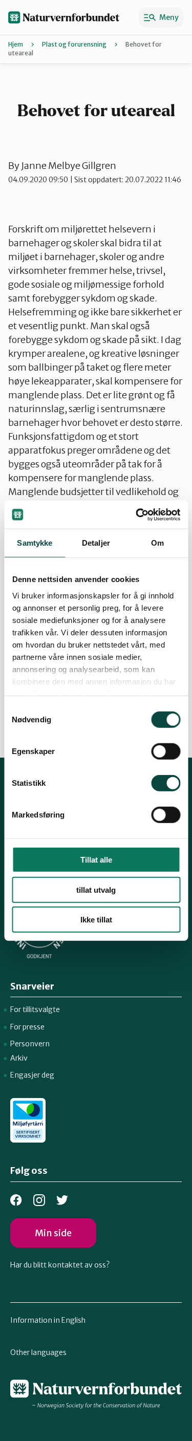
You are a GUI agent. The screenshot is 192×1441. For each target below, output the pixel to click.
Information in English (48, 1320)
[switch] (165, 751)
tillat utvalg (96, 889)
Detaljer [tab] (96, 543)
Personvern (30, 1043)
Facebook (16, 1200)
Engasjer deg (32, 1075)
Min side (53, 1233)
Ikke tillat (96, 919)
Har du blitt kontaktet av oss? (60, 1265)
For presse (27, 1026)
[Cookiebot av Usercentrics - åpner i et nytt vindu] (136, 514)
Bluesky (62, 1200)
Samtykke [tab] (34, 543)
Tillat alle (96, 859)
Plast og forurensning (74, 44)
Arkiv (19, 1058)
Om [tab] (157, 543)
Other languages (38, 1352)
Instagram (39, 1200)
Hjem (15, 44)
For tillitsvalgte (35, 1009)
